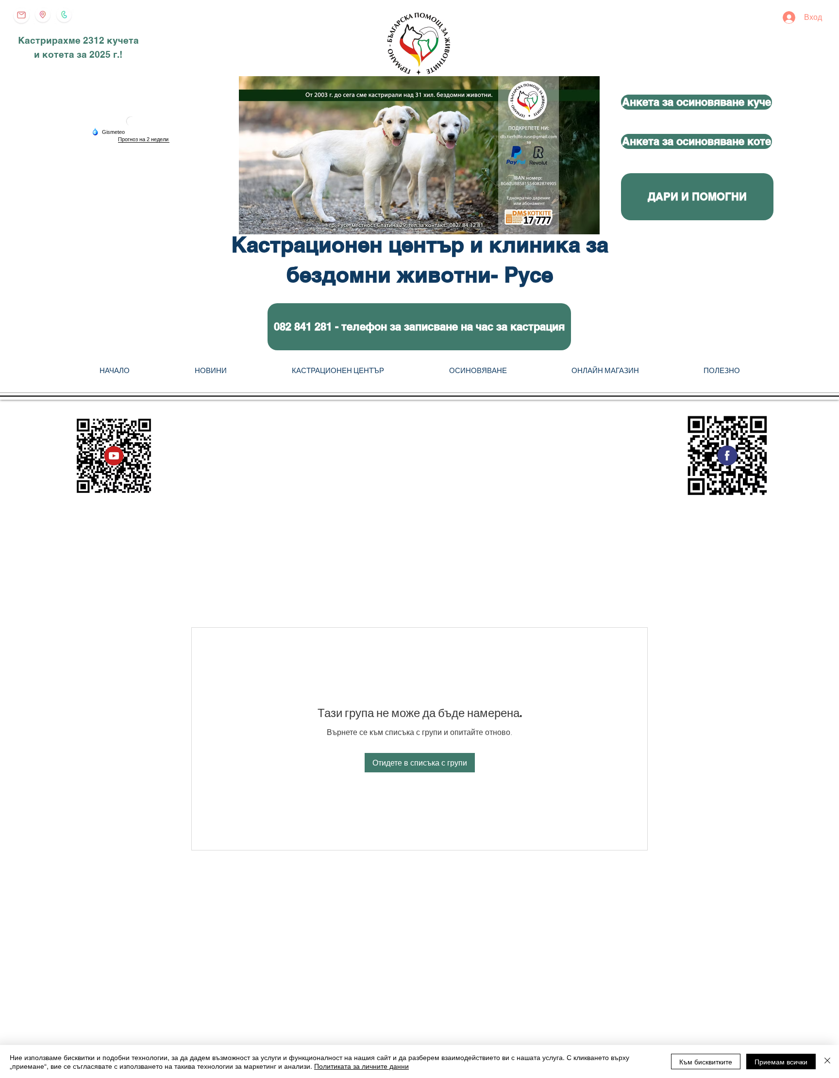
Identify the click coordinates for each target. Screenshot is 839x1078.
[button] (419, 326)
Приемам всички (781, 1061)
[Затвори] (827, 1061)
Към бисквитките (705, 1061)
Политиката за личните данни (361, 1066)
